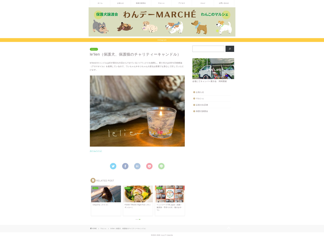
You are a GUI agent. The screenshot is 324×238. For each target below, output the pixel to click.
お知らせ (120, 3)
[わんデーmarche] (162, 36)
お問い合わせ (224, 3)
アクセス (181, 3)
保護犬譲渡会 (141, 3)
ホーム (100, 3)
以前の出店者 (202, 105)
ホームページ (96, 151)
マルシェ (161, 3)
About (202, 3)
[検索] (230, 49)
